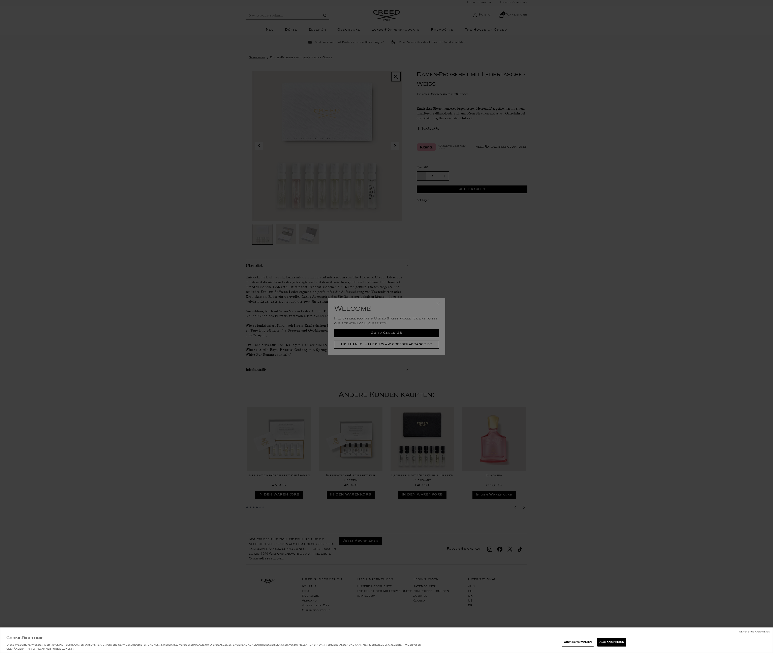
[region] (386, 640)
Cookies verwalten (578, 642)
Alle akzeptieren (611, 642)
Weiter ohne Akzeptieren (754, 632)
